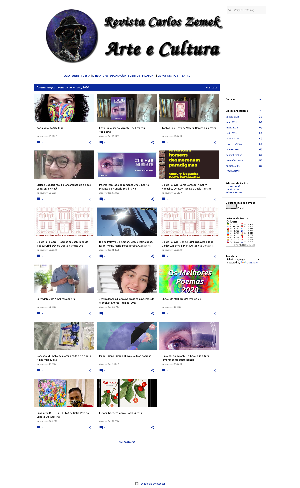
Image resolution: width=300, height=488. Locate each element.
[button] (90, 142)
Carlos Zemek (233, 186)
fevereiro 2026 (234, 144)
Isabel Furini (232, 189)
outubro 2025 (233, 166)
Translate (252, 262)
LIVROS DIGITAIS (168, 75)
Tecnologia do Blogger (152, 483)
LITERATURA (100, 75)
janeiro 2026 (232, 149)
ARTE (75, 75)
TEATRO (185, 75)
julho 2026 (231, 122)
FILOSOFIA (148, 75)
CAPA (66, 75)
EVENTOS (134, 75)
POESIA (85, 75)
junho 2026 (232, 127)
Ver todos (211, 88)
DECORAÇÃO (118, 75)
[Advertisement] (249, 318)
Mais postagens (127, 442)
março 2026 (232, 138)
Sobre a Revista (234, 192)
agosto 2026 (232, 116)
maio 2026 (231, 133)
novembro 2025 (234, 160)
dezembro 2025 (234, 155)
